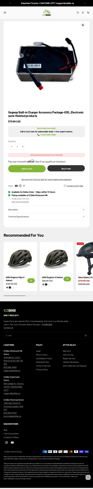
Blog (5, 430)
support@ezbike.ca (12, 370)
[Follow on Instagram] (20, 186)
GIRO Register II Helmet (52, 277)
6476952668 (47, 324)
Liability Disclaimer (71, 362)
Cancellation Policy (44, 358)
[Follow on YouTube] (16, 186)
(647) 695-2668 (10, 367)
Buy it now (66, 168)
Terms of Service (43, 365)
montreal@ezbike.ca (12, 416)
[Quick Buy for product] (31, 280)
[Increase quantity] (23, 146)
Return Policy (41, 354)
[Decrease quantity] (11, 146)
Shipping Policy (42, 362)
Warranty (67, 351)
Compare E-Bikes (11, 437)
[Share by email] (24, 186)
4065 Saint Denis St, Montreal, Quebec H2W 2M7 (13, 406)
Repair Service (69, 358)
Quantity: (12, 141)
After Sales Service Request (75, 365)
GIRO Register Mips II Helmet (15, 279)
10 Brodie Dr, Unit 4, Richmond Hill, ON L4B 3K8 (13, 360)
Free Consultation (11, 433)
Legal (38, 351)
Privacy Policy (42, 369)
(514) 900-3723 (10, 413)
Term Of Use (68, 354)
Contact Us (8, 327)
